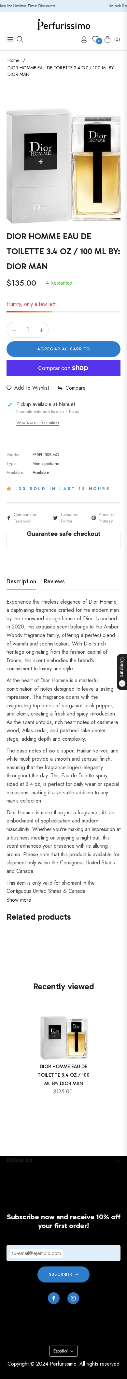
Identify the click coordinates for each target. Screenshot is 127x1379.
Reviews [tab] (54, 582)
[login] (81, 39)
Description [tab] (21, 582)
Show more (19, 900)
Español (60, 1351)
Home (13, 60)
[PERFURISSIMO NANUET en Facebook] (54, 1298)
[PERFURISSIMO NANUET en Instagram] (73, 1298)
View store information (37, 422)
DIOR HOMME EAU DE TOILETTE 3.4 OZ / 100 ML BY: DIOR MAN (63, 1075)
